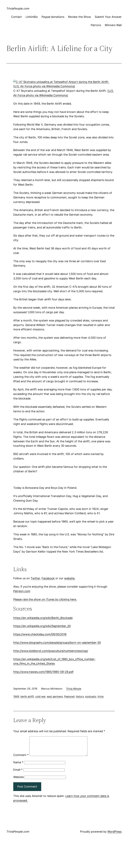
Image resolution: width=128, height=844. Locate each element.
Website (18, 777)
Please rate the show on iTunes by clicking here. (45, 599)
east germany (55, 696)
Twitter (35, 578)
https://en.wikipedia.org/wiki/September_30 (42, 626)
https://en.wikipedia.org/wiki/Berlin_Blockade (43, 617)
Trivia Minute (73, 688)
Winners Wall (113, 25)
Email (17, 769)
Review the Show (79, 16)
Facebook (48, 578)
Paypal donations (53, 16)
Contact (16, 16)
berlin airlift (27, 696)
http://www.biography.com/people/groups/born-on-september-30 (57, 642)
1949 (16, 696)
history (80, 696)
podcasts (90, 696)
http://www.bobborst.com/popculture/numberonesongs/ (50, 650)
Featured (69, 696)
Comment (21, 755)
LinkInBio (32, 16)
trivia (100, 696)
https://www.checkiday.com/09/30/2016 (39, 634)
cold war (40, 696)
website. (69, 578)
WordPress (114, 831)
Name (18, 762)
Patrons (96, 25)
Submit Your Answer (108, 16)
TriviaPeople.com (17, 8)
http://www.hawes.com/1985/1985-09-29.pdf (43, 671)
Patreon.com (21, 591)
